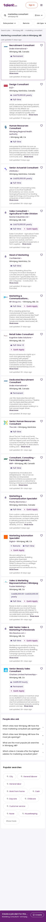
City (11, 776)
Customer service (17, 806)
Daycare (13, 798)
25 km (37, 15)
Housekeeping (31, 813)
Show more (13, 73)
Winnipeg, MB (18, 30)
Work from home (17, 791)
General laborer (30, 776)
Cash (37, 791)
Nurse (11, 813)
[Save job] (41, 45)
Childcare (31, 798)
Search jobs (5, 30)
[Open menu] (41, 5)
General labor (15, 784)
